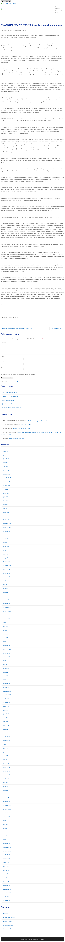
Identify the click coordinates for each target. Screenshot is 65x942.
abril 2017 (5, 836)
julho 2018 (5, 782)
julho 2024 (5, 542)
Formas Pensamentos (8, 925)
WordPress (42, 939)
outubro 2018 (6, 771)
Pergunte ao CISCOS (26, 424)
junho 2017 (6, 828)
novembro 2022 (7, 611)
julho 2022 (5, 626)
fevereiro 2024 (6, 561)
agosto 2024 (6, 539)
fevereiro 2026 (6, 474)
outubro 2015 (6, 896)
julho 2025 (5, 497)
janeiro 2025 (6, 519)
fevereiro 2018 (6, 801)
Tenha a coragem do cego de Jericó (10, 392)
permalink (15, 317)
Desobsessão (6, 913)
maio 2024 (5, 550)
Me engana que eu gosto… (57, 328)
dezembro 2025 (7, 478)
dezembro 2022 (7, 607)
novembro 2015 (7, 893)
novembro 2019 (7, 733)
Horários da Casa (59, 10)
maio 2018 (5, 790)
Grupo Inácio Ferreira (8, 929)
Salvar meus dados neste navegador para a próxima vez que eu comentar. (18, 374)
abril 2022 (5, 637)
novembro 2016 (7, 851)
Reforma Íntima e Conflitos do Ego (21, 428)
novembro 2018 (7, 767)
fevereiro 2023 (6, 603)
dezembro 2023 (7, 565)
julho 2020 (5, 710)
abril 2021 (5, 676)
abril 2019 (5, 759)
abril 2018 (5, 794)
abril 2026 (5, 466)
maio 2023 (5, 592)
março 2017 (6, 839)
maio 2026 (5, 462)
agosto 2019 (6, 744)
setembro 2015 (6, 900)
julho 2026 (5, 455)
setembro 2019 (6, 740)
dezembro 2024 (7, 523)
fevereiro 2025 (6, 516)
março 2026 (6, 470)
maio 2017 (5, 832)
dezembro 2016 (7, 847)
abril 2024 (5, 554)
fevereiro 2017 (6, 843)
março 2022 (6, 641)
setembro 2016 (6, 858)
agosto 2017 (6, 820)
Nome (2, 356)
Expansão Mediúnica (8, 921)
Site (2, 367)
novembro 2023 (7, 569)
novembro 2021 (7, 649)
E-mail (3, 362)
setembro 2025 (6, 489)
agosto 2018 (6, 778)
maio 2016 (5, 874)
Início (56, 6)
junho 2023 (6, 588)
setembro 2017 (6, 816)
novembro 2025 (7, 481)
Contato (57, 12)
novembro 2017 (7, 809)
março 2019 (6, 763)
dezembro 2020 (7, 691)
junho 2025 (6, 500)
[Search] (17, 381)
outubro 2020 (6, 698)
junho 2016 (6, 870)
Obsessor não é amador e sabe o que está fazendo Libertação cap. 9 (18, 328)
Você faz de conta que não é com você (37, 421)
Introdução (58, 8)
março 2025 (6, 512)
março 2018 (6, 797)
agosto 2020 (6, 706)
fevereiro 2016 (6, 885)
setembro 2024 (6, 535)
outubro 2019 (6, 736)
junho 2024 (6, 546)
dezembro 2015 (7, 889)
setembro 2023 (6, 577)
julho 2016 (5, 866)
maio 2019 (5, 756)
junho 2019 (6, 752)
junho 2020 (6, 714)
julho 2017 (5, 824)
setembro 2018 (6, 775)
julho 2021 (5, 664)
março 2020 (6, 725)
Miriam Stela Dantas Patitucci (20, 30)
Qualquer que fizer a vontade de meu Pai (11, 407)
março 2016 (6, 881)
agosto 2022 (6, 622)
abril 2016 (5, 877)
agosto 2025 (6, 493)
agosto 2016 (6, 862)
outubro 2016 (6, 855)
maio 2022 (5, 634)
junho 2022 (6, 630)
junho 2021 (6, 668)
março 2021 (6, 679)
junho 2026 (6, 459)
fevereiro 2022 (6, 645)
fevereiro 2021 (6, 683)
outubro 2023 (6, 573)
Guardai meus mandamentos (8, 400)
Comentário (4, 342)
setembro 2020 (6, 702)
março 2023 (6, 599)
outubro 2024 (6, 531)
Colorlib (30, 939)
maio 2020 (5, 717)
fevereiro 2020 (6, 729)
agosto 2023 (6, 580)
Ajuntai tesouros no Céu (7, 404)
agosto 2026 (6, 451)
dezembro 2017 (7, 805)
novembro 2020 (7, 695)
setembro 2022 (6, 618)
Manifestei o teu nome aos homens (10, 396)
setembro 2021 (6, 656)
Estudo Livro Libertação (6, 317)
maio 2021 (5, 672)
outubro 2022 (6, 615)
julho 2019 (5, 748)
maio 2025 (5, 504)
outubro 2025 (6, 485)
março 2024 (6, 558)
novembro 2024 (7, 527)
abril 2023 (5, 596)
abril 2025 (5, 508)
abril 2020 (5, 721)
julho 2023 (5, 584)
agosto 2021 (6, 660)
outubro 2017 (6, 813)
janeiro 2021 (6, 687)
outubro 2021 (6, 653)
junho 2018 (6, 786)
